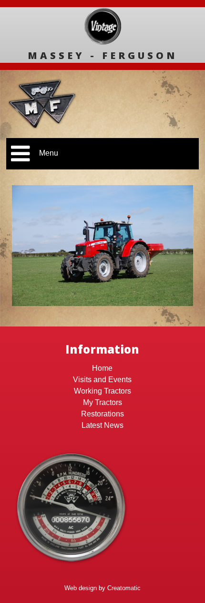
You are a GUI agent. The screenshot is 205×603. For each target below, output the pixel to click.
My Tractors (102, 402)
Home (102, 368)
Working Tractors (102, 391)
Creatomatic (124, 588)
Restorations (102, 414)
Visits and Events (102, 380)
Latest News (102, 425)
